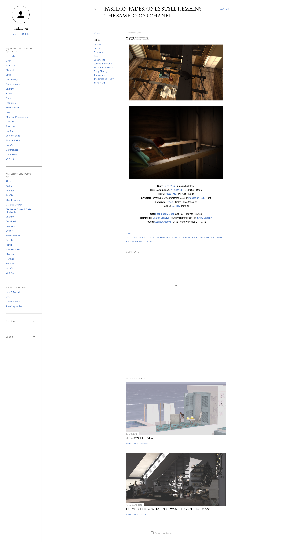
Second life (99, 60)
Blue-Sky (10, 65)
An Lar (9, 186)
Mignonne (11, 254)
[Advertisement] (176, 349)
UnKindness (12, 149)
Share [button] (97, 33)
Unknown (21, 28)
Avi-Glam (10, 195)
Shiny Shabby (101, 71)
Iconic (9, 245)
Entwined (11, 221)
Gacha (97, 56)
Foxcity (9, 240)
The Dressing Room (104, 79)
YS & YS (10, 159)
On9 (8, 297)
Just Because (13, 249)
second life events (103, 63)
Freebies (98, 52)
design (97, 44)
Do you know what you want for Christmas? (168, 509)
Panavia (10, 121)
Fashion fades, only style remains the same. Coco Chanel (153, 12)
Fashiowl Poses (14, 235)
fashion (97, 48)
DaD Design (12, 79)
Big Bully (10, 56)
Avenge (10, 190)
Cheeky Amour (13, 200)
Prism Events (13, 301)
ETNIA (9, 93)
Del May (176, 206)
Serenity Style (13, 135)
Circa (8, 75)
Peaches (10, 126)
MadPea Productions (17, 117)
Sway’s (9, 145)
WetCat (10, 268)
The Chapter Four (15, 306)
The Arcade (99, 75)
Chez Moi (11, 70)
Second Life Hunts (103, 67)
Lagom (9, 112)
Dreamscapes (13, 84)
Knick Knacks (12, 107)
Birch (8, 60)
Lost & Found (13, 292)
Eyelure (10, 230)
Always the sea (139, 438)
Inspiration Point (196, 198)
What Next (11, 154)
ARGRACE (177, 190)
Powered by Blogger (163, 533)
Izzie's (170, 202)
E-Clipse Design (14, 204)
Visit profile (21, 34)
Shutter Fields (13, 140)
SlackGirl (10, 263)
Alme (8, 181)
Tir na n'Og (99, 82)
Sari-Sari (10, 131)
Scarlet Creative (161, 218)
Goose (9, 98)
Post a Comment (140, 443)
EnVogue (10, 226)
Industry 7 (11, 103)
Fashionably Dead (164, 214)
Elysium (10, 89)
